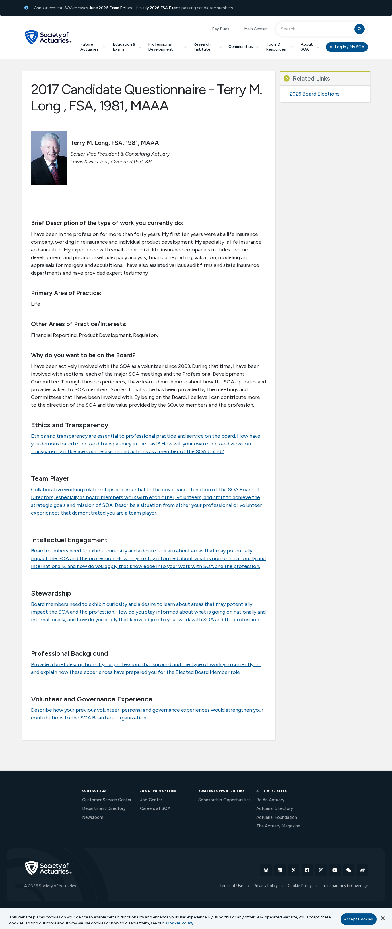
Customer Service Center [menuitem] (106, 799)
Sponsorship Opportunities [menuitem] (224, 799)
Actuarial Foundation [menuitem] (276, 817)
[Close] (383, 918)
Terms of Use (231, 886)
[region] (196, 918)
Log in (349, 46)
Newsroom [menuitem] (92, 817)
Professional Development (160, 47)
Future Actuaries (89, 47)
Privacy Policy (265, 886)
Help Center (255, 28)
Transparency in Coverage (345, 886)
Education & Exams (124, 47)
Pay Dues (220, 28)
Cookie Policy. (180, 923)
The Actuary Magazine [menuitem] (278, 826)
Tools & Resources (276, 47)
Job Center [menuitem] (151, 799)
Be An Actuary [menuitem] (270, 799)
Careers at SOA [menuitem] (155, 808)
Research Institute (202, 47)
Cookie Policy (300, 886)
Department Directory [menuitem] (104, 808)
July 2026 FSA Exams (161, 7)
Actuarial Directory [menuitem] (274, 808)
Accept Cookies (358, 919)
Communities (240, 46)
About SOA (307, 47)
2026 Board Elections (314, 94)
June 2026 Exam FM (107, 7)
